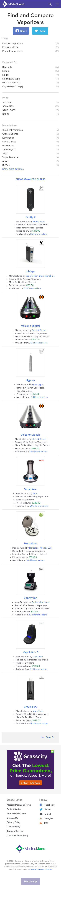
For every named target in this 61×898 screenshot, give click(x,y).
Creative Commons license (40, 869)
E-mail (48, 814)
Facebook (49, 805)
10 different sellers (32, 288)
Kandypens (8, 137)
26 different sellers (38, 342)
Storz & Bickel (9, 141)
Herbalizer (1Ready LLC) (40, 548)
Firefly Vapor (39, 221)
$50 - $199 (8, 106)
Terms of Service (15, 831)
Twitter (48, 809)
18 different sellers (39, 723)
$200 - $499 (8, 110)
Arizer (5, 161)
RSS (46, 823)
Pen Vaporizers (10, 47)
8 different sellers (38, 234)
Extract (5, 71)
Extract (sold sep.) (11, 82)
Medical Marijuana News (19, 805)
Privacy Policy (13, 822)
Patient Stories (14, 809)
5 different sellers (39, 397)
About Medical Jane (16, 813)
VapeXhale (38, 711)
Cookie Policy (13, 826)
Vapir (5, 153)
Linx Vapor (38, 384)
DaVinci (6, 165)
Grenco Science (10, 133)
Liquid (5, 74)
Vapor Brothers (10, 157)
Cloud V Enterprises (12, 130)
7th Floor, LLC (9, 149)
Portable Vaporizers (12, 51)
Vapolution (38, 656)
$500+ (5, 114)
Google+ (49, 818)
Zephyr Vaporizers (40, 602)
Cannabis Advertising (17, 835)
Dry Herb (7, 67)
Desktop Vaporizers (12, 43)
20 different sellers (39, 506)
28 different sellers (38, 451)
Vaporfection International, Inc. (40, 276)
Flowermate (8, 145)
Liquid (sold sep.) (11, 78)
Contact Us (12, 818)
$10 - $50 (7, 102)
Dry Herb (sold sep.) (12, 86)
